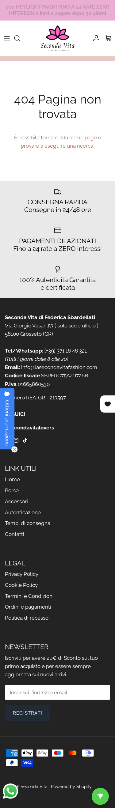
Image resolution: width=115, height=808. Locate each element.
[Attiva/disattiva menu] (6, 38)
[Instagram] (16, 440)
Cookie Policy (21, 585)
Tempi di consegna (27, 523)
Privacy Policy (21, 574)
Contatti (14, 534)
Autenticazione (23, 512)
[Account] (95, 38)
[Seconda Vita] (58, 38)
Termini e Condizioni (29, 596)
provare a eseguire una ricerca (57, 146)
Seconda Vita (35, 786)
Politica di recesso (26, 618)
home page (83, 137)
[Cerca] (20, 38)
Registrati (27, 713)
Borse (12, 490)
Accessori (16, 501)
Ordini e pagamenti (28, 607)
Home (12, 479)
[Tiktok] (25, 440)
